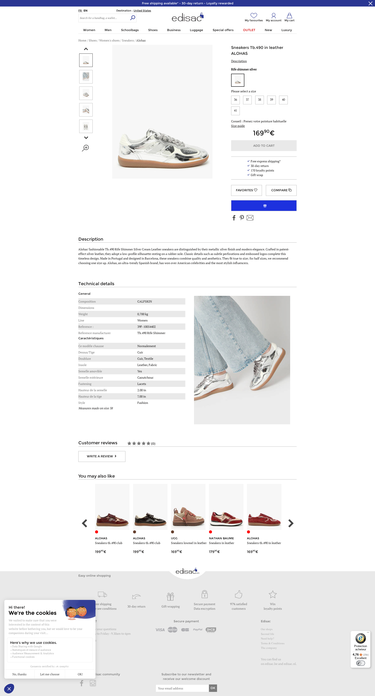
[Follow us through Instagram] (92, 683)
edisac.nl (290, 664)
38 (259, 99)
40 (283, 99)
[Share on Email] (250, 218)
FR (80, 10)
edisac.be (271, 664)
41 (235, 110)
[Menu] (368, 633)
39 (271, 99)
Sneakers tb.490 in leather (264, 543)
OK (213, 688)
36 (235, 99)
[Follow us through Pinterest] (242, 218)
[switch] (360, 663)
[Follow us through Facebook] (234, 218)
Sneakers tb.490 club (108, 543)
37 (247, 99)
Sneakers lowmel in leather (189, 543)
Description (239, 61)
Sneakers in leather (221, 543)
